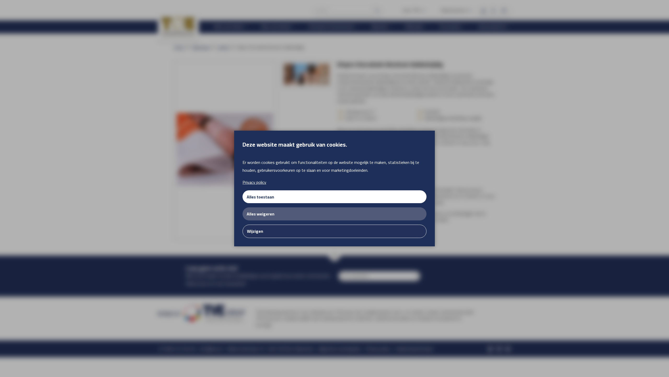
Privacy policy (254, 182)
